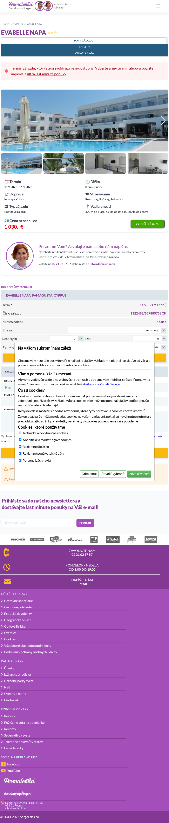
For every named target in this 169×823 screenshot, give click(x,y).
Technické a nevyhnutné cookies (45, 433)
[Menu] (157, 6)
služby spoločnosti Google (101, 384)
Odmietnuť (89, 474)
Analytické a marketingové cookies (47, 440)
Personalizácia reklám (38, 460)
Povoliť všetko (139, 474)
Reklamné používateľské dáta (43, 453)
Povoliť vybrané (112, 474)
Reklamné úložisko (36, 446)
